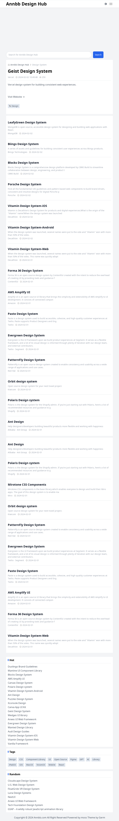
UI (50, 759)
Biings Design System (23, 144)
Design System (39, 64)
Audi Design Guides (18, 731)
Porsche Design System (24, 184)
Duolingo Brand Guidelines (22, 666)
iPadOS (12, 764)
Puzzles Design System (20, 699)
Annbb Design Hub (26, 4)
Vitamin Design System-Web (28, 249)
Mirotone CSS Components (27, 484)
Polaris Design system (24, 400)
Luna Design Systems (19, 792)
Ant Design (16, 422)
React (61, 764)
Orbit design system (22, 381)
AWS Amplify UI (19, 292)
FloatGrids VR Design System (23, 788)
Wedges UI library (17, 715)
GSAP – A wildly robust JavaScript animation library (35, 809)
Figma (73, 759)
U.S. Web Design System (21, 784)
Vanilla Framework (18, 743)
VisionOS (41, 764)
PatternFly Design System (26, 360)
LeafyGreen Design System (27, 122)
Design (15, 106)
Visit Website (16, 96)
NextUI (11, 797)
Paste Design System (23, 314)
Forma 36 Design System (25, 271)
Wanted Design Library (20, 727)
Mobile (52, 764)
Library (96, 759)
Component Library (35, 759)
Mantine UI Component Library (25, 670)
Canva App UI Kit (17, 707)
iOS (21, 764)
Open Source (60, 759)
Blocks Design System (23, 163)
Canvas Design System (20, 682)
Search (98, 54)
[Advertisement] (59, 29)
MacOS (29, 764)
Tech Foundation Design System (25, 805)
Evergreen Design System (26, 335)
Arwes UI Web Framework (22, 719)
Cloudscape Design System (22, 780)
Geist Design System (19, 711)
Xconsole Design (17, 703)
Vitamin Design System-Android (31, 227)
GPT (82, 759)
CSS (21, 759)
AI (88, 759)
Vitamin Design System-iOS (27, 206)
